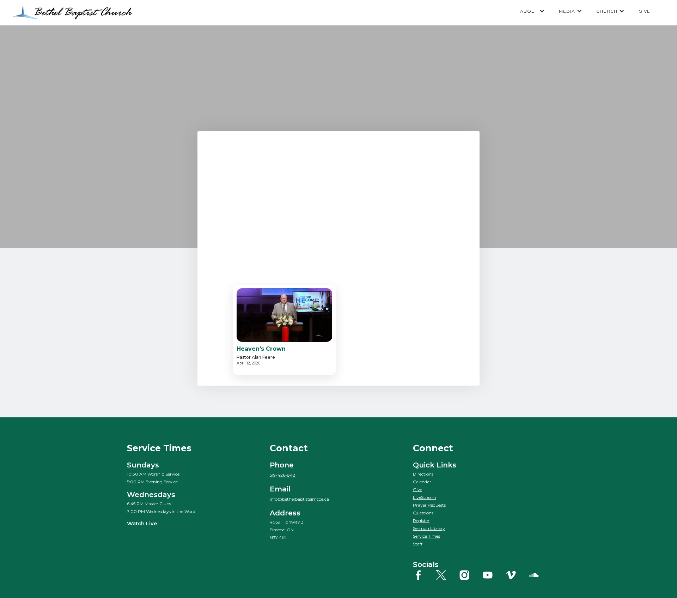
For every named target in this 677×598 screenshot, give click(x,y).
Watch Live (142, 523)
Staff (417, 543)
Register (421, 520)
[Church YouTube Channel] (493, 575)
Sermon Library (429, 528)
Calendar (422, 481)
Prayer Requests (429, 505)
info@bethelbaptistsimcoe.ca (299, 499)
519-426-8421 (283, 475)
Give (417, 489)
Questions (423, 512)
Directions (423, 474)
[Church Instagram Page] (470, 575)
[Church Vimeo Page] (516, 575)
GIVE (644, 11)
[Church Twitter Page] (446, 575)
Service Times (426, 536)
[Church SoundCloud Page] (539, 575)
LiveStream (424, 497)
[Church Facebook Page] (423, 575)
